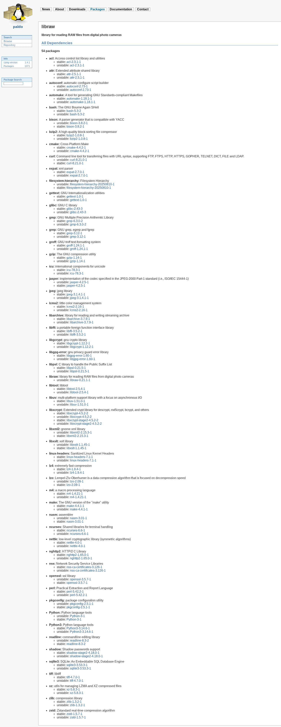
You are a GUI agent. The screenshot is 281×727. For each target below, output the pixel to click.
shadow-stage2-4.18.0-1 (83, 652)
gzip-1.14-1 (74, 257)
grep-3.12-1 (74, 233)
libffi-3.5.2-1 (74, 331)
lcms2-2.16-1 (75, 306)
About (59, 9)
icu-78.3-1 (73, 270)
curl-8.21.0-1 (78, 159)
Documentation (121, 9)
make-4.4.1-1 (75, 505)
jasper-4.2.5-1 (79, 282)
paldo (18, 27)
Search (8, 37)
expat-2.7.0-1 (75, 172)
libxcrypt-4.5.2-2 (77, 413)
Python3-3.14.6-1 (78, 628)
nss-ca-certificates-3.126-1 (84, 567)
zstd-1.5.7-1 (74, 714)
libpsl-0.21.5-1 (76, 367)
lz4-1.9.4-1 (74, 469)
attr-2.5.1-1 (74, 74)
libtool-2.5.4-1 (76, 388)
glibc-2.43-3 (75, 208)
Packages (97, 9)
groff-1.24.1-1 (75, 245)
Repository (9, 45)
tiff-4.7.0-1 (73, 677)
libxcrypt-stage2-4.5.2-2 (82, 420)
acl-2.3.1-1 (74, 61)
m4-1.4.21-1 (75, 493)
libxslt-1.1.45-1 (80, 444)
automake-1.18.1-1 (79, 98)
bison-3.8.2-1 (79, 123)
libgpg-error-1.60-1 (79, 355)
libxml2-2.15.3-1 (81, 432)
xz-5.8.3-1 (73, 689)
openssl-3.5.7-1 (80, 579)
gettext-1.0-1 (75, 196)
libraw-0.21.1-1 (80, 380)
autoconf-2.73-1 (77, 86)
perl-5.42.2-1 (75, 591)
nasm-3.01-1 (78, 518)
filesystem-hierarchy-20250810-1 (92, 184)
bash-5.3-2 (74, 110)
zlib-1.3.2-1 (74, 701)
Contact (143, 9)
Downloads (77, 9)
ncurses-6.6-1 (76, 530)
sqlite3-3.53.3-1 (77, 665)
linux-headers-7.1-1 (80, 457)
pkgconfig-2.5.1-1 (81, 603)
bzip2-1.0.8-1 (75, 135)
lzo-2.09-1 (77, 481)
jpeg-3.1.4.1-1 (76, 294)
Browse (8, 41)
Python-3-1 (77, 616)
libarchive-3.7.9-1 (78, 318)
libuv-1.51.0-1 (76, 401)
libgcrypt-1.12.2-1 (78, 343)
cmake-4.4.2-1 (76, 147)
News (46, 9)
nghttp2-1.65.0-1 (78, 554)
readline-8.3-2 (79, 640)
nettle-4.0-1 (74, 542)
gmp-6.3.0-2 (75, 221)
